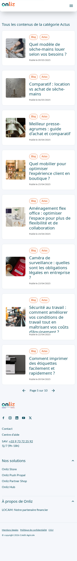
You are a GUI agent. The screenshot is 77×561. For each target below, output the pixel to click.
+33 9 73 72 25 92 (21, 441)
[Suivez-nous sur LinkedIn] (16, 417)
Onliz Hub (8, 487)
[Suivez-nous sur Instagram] (10, 417)
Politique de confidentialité (33, 530)
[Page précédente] (24, 390)
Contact (7, 428)
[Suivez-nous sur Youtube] (23, 417)
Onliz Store (9, 469)
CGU (51, 530)
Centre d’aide (10, 434)
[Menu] (71, 6)
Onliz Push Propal (13, 475)
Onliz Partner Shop (14, 481)
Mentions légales (10, 530)
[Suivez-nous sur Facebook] (3, 417)
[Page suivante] (53, 390)
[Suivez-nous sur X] (30, 417)
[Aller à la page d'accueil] (8, 6)
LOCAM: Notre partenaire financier (25, 509)
